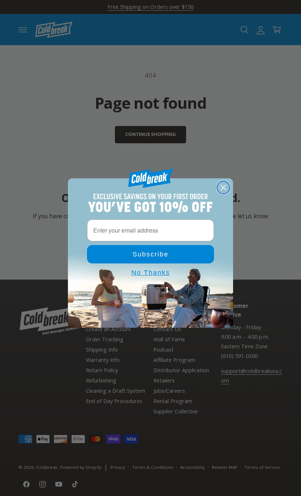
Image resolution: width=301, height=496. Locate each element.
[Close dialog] (223, 187)
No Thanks (150, 272)
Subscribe (150, 254)
